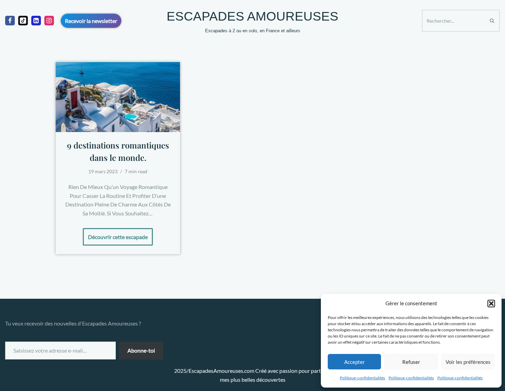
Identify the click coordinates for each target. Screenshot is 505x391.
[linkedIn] (36, 20)
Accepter (354, 362)
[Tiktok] (23, 20)
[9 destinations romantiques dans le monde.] (118, 97)
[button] (491, 303)
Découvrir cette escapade (115, 234)
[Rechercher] (492, 21)
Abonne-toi (141, 350)
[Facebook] (10, 20)
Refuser (411, 362)
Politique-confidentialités (362, 377)
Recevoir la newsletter (91, 20)
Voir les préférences (468, 362)
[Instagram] (49, 20)
